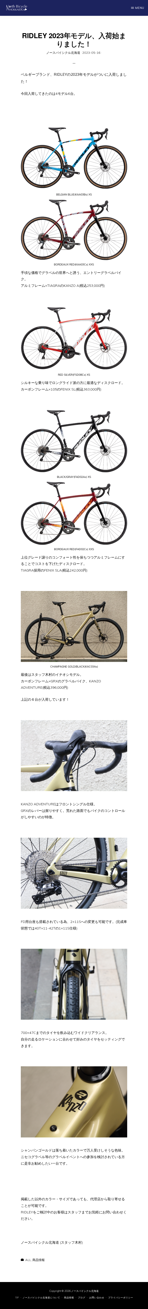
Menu (139, 8)
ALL (28, 1260)
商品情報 (38, 1260)
